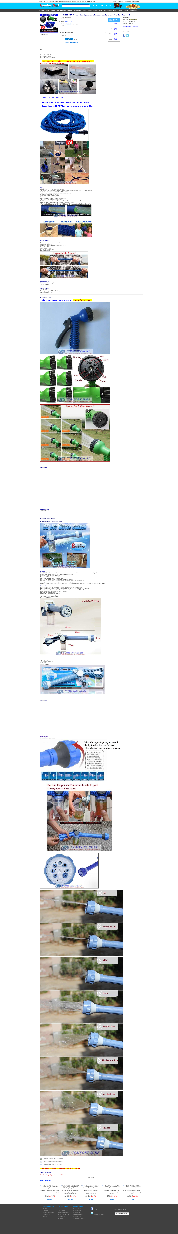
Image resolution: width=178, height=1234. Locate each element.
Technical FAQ (61, 1216)
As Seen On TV (50, 36)
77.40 (94, 1195)
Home (40, 1)
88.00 (115, 1195)
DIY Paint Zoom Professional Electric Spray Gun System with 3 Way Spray (49, 1191)
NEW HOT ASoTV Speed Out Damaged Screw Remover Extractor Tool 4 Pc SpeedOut (91, 1192)
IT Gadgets (41, 10)
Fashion (126, 10)
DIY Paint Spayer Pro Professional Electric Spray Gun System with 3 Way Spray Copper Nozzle (70, 1192)
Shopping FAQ (77, 1216)
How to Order (61, 1210)
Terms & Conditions (78, 1209)
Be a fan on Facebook (99, 1210)
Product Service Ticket (63, 1214)
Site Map (45, 1216)
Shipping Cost (126, 17)
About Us (45, 1209)
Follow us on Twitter (99, 1214)
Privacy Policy (76, 1212)
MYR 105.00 (73, 1196)
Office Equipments (61, 10)
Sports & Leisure (97, 10)
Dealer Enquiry (135, 1)
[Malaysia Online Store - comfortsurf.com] (49, 5)
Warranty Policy (77, 1210)
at (74, 24)
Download (60, 1218)
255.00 (53, 1195)
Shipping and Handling (79, 1218)
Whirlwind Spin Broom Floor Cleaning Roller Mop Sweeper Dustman (111, 1192)
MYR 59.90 (135, 1196)
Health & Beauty (50, 10)
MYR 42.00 (114, 1196)
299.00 (135, 1195)
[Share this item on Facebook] (124, 36)
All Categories (133, 10)
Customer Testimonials (48, 1212)
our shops (75, 24)
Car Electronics (108, 10)
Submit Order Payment (63, 1212)
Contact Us (128, 1)
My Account (120, 1)
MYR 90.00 (52, 1196)
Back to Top (91, 1177)
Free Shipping (133, 19)
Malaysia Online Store (100, 1229)
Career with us (46, 1214)
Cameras (69, 10)
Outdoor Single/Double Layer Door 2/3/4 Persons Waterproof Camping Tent (132, 1192)
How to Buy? (77, 39)
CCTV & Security (117, 10)
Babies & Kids (77, 10)
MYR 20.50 (93, 1196)
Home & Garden (87, 10)
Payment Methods (78, 1214)
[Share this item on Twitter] (127, 36)
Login (114, 1)
